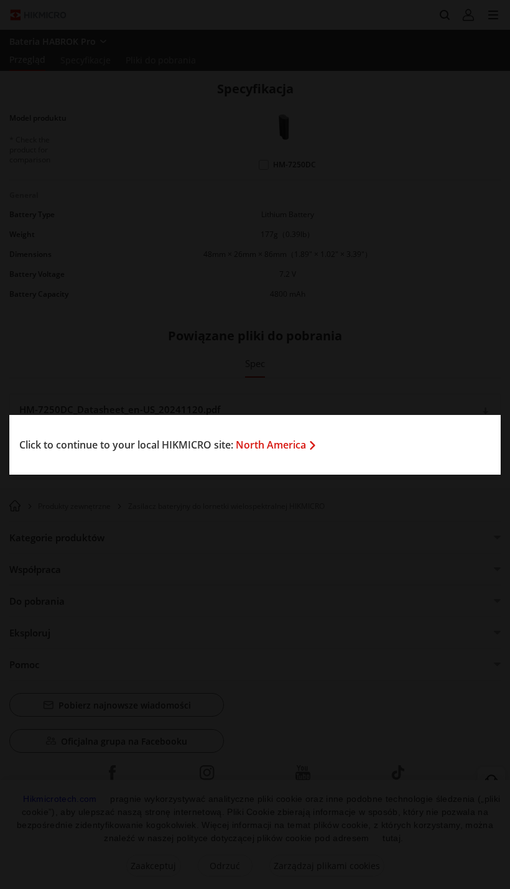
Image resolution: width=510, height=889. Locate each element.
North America (271, 445)
